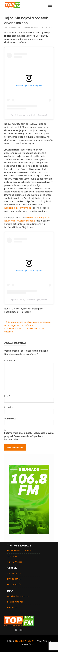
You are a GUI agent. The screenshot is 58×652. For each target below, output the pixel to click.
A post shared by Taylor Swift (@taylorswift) (29, 115)
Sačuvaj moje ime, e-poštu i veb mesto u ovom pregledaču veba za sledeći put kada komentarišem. (29, 436)
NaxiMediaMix (24, 641)
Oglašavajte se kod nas (18, 596)
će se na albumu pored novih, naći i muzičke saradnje (27, 219)
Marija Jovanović (32, 27)
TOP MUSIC (48, 27)
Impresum (12, 607)
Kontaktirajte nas (15, 601)
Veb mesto (10, 418)
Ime (7, 396)
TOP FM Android (14, 562)
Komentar (10, 360)
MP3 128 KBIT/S (14, 584)
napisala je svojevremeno (17, 207)
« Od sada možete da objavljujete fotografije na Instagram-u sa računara (27, 323)
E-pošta (9, 407)
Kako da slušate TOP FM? (19, 550)
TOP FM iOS (12, 556)
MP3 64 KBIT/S (14, 579)
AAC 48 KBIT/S (14, 573)
